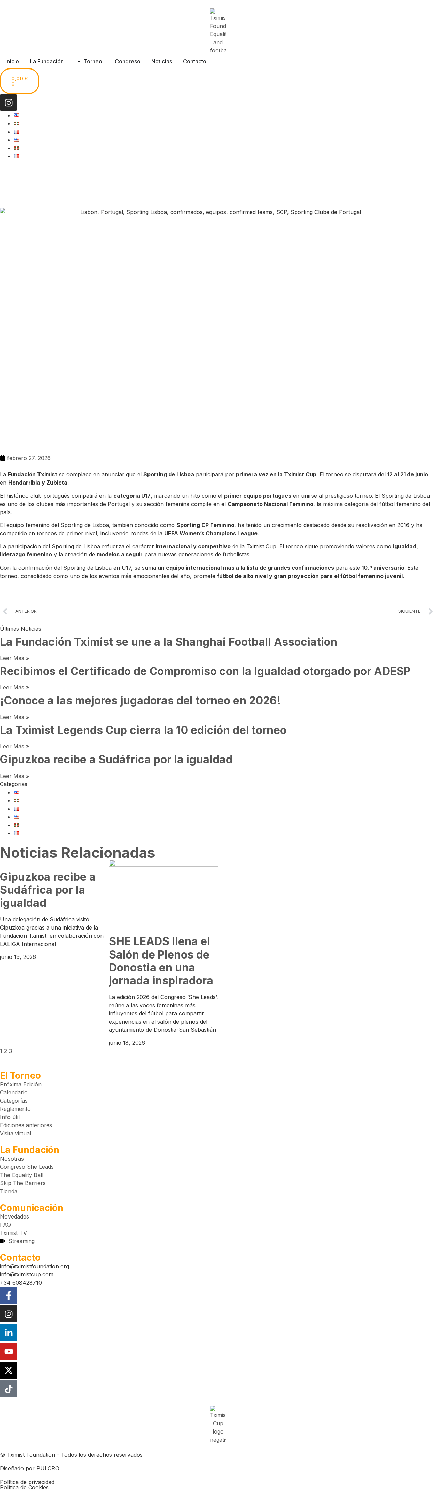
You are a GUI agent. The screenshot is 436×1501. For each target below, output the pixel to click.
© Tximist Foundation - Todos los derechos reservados (71, 1454)
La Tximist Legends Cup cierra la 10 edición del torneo (143, 730)
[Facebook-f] (8, 1295)
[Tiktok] (8, 1388)
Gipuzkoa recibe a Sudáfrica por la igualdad (116, 759)
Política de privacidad (27, 1482)
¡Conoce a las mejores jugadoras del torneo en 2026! (140, 700)
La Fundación (29, 1150)
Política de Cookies (24, 1487)
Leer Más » (14, 658)
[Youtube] (8, 1351)
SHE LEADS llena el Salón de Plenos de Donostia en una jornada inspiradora (161, 961)
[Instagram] (8, 102)
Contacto (20, 1257)
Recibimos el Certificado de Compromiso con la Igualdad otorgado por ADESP (205, 671)
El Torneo (20, 1075)
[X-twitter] (8, 1370)
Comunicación (31, 1208)
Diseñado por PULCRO (29, 1468)
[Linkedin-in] (8, 1332)
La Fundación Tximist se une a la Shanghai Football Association (168, 641)
